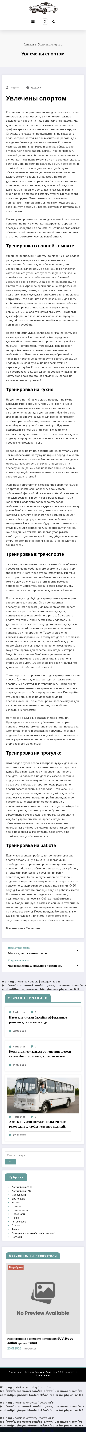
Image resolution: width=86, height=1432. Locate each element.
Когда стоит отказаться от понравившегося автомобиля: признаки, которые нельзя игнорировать (40, 1054)
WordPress (45, 1372)
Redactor (14, 87)
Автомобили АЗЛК (22, 1187)
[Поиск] (45, 21)
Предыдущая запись (19, 947)
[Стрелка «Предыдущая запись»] (77, 950)
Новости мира (20, 1210)
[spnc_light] (53, 22)
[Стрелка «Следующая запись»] (77, 965)
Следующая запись (18, 960)
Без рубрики (19, 1195)
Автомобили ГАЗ (21, 1191)
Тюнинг (16, 1229)
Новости (16, 1206)
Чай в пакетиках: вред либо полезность (35, 966)
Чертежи (17, 1237)
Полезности (19, 1214)
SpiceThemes (43, 1375)
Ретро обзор (19, 1221)
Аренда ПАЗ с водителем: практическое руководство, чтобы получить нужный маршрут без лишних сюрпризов (37, 1124)
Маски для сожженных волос (28, 953)
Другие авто (18, 1198)
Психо (15, 1217)
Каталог (16, 1202)
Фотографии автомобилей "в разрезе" (33, 1233)
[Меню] (33, 21)
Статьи (16, 1225)
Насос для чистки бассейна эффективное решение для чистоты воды (38, 1020)
